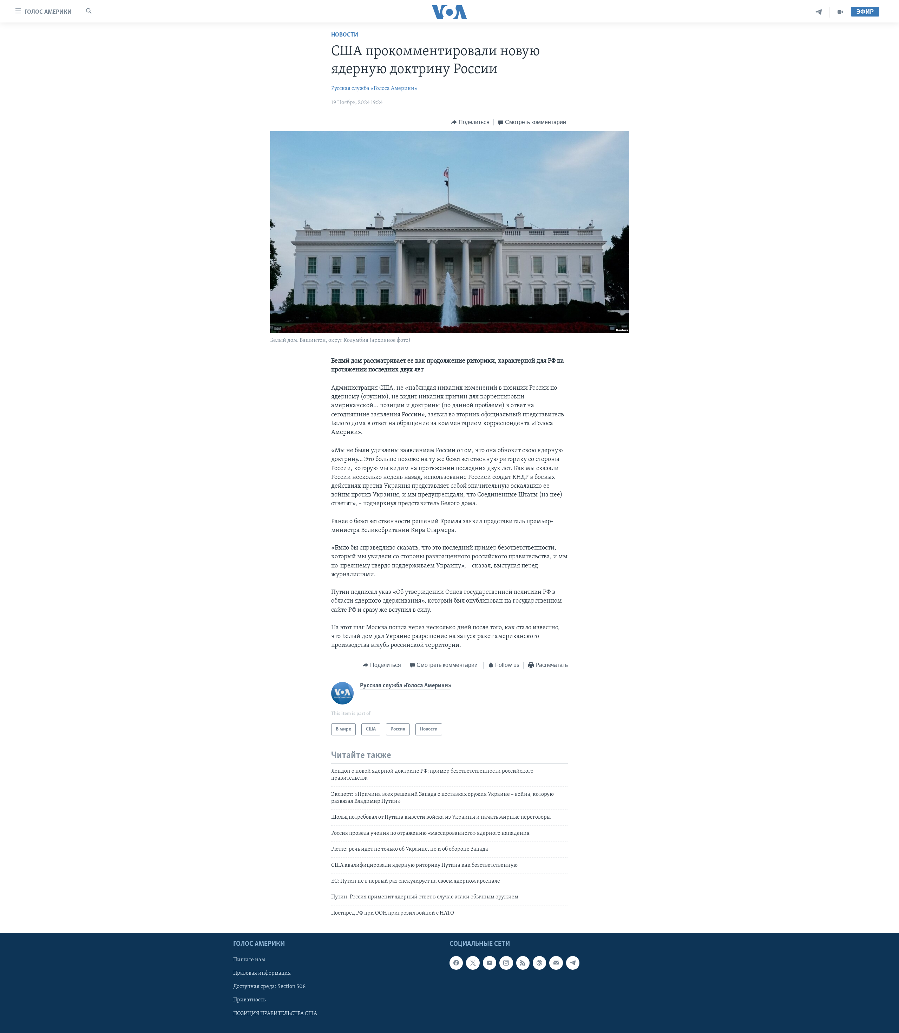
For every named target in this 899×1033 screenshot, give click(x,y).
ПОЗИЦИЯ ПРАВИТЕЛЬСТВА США (275, 1013)
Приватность (249, 1000)
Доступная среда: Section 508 (269, 987)
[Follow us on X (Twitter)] (472, 963)
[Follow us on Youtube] (489, 963)
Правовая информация (262, 973)
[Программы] (840, 12)
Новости (344, 35)
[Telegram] (819, 12)
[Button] (470, 122)
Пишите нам (249, 960)
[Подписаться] (556, 963)
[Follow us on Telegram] (572, 963)
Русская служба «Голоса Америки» (374, 88)
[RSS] (523, 963)
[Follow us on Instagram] (506, 963)
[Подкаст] (539, 963)
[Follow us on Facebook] (456, 963)
